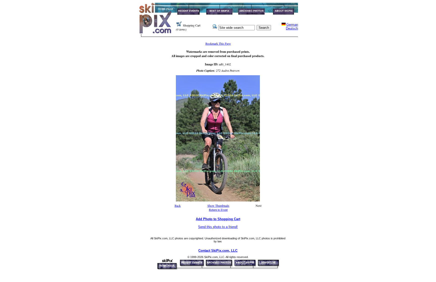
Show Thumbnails (218, 205)
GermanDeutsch (292, 26)
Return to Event (218, 210)
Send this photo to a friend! (218, 227)
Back (178, 205)
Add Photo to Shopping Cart (218, 219)
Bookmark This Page (218, 43)
